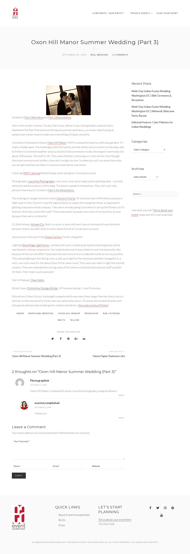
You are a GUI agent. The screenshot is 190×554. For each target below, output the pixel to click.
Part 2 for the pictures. (61, 190)
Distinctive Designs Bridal (42, 288)
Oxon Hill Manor (57, 142)
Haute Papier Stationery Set (109, 354)
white (61, 320)
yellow (74, 320)
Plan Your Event (167, 13)
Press (61, 525)
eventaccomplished (47, 403)
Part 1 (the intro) (33, 117)
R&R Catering (31, 173)
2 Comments (120, 55)
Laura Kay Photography (41, 181)
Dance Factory (53, 237)
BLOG (61, 520)
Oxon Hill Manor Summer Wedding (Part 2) (36, 354)
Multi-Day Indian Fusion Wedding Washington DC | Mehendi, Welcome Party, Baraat (153, 111)
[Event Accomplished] (15, 13)
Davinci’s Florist (66, 198)
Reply (121, 395)
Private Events (140, 13)
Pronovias (92, 313)
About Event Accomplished (73, 514)
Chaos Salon (37, 280)
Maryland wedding (41, 313)
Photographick (39, 380)
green (20, 313)
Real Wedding (99, 55)
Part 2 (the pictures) (59, 117)
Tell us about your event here (114, 519)
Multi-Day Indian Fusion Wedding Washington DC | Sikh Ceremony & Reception (151, 95)
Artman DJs (37, 224)
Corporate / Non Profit (108, 13)
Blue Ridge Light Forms (35, 245)
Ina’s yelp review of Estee (93, 305)
